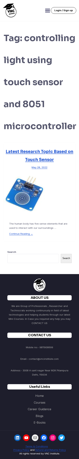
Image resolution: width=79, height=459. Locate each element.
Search (11, 251)
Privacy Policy (21, 449)
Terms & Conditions (36, 446)
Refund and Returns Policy (50, 449)
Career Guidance (39, 409)
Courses (39, 402)
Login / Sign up (63, 10)
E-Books (40, 422)
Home (39, 396)
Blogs (39, 416)
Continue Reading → (21, 233)
